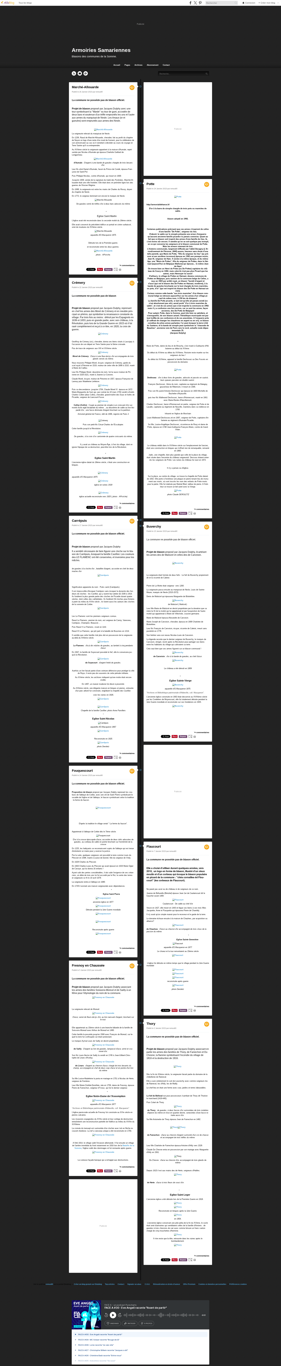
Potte (150, 184)
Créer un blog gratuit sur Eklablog (88, 1284)
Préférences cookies (238, 1284)
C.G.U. (147, 1284)
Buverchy (154, 526)
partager (131, 1323)
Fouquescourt (82, 770)
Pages (127, 65)
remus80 (49, 1284)
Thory (151, 1023)
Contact (166, 65)
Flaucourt (154, 846)
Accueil (116, 65)
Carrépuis (79, 520)
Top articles (110, 1284)
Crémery (78, 282)
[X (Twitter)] (195, 3)
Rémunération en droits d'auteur (166, 1284)
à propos (148, 1323)
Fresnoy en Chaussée (88, 965)
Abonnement (152, 65)
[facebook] (190, 3)
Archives (138, 65)
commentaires (128, 265)
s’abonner (114, 1323)
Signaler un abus (134, 1284)
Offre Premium (189, 1284)
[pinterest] (200, 3)
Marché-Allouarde (85, 87)
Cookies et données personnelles (212, 1284)
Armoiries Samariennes (101, 50)
